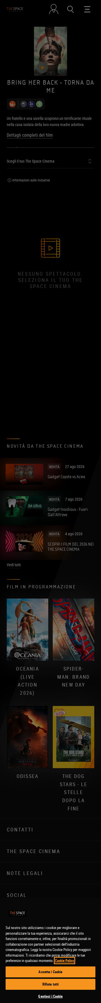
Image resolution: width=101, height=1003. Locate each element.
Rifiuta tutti (50, 984)
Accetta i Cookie (50, 971)
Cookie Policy (64, 960)
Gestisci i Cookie (50, 996)
